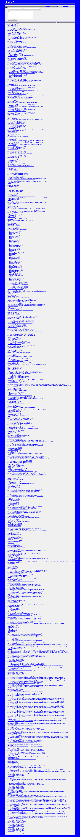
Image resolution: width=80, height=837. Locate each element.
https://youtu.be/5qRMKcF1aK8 (13, 396)
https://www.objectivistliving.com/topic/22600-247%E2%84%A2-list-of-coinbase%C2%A (21, 740)
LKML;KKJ (9, 389)
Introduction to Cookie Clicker (12, 226)
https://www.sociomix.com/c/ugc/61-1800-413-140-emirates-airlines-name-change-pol (21, 291)
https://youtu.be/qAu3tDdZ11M (13, 167)
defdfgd (9, 597)
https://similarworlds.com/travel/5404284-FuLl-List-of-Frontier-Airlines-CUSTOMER (21, 663)
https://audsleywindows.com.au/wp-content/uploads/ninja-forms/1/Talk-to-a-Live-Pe (21, 596)
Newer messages (18, 833)
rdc (8, 772)
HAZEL (9, 717)
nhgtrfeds (9, 477)
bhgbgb (9, 602)
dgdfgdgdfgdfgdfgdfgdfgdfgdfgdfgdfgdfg (14, 514)
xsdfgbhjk (9, 559)
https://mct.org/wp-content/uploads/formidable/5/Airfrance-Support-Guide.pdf (20, 510)
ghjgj (8, 504)
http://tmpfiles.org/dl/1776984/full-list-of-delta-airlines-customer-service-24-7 (20, 767)
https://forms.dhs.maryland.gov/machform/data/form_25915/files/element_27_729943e (21, 728)
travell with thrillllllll (11, 586)
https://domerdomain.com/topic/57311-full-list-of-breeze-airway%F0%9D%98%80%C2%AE (22, 759)
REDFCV (9, 748)
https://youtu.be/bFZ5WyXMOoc (13, 284)
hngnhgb (9, 464)
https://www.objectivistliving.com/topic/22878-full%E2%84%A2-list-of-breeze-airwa (21, 730)
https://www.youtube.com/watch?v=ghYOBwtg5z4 (16, 153)
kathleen (9, 536)
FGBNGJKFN (10, 412)
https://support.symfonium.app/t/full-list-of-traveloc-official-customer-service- (20, 444)
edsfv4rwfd (9, 551)
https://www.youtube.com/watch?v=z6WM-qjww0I (15, 420)
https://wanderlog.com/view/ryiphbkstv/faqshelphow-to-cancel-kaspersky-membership (21, 181)
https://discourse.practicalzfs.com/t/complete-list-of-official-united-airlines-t (19, 666)
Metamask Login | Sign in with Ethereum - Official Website (17, 428)
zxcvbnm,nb (10, 476)
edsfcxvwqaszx (10, 535)
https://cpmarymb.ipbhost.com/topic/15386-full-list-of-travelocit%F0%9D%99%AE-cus (21, 771)
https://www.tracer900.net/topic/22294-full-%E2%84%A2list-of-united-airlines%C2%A (21, 599)
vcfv (8, 219)
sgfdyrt (9, 39)
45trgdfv (9, 638)
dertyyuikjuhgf (10, 809)
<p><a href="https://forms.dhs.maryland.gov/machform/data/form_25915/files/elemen (21, 729)
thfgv (8, 161)
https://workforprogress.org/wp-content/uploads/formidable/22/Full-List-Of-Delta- (20, 453)
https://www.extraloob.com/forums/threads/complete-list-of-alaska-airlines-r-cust (20, 558)
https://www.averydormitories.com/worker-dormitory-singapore (17, 528)
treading (10, 230)
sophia (9, 105)
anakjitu (10, 394)
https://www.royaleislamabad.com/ (13, 460)
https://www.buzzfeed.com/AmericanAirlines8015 (15, 574)
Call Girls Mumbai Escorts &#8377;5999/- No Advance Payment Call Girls (19, 372)
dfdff (8, 610)
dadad (9, 594)
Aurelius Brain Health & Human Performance (15, 165)
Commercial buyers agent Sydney (13, 517)
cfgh (8, 500)
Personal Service (10, 403)
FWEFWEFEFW (10, 401)
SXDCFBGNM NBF (11, 479)
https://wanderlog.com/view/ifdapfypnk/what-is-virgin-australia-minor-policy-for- (20, 323)
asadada (10, 74)
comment (9, 583)
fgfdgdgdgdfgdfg (10, 562)
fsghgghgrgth (10, 605)
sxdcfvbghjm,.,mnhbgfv (11, 466)
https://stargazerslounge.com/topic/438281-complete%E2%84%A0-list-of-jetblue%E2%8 (22, 472)
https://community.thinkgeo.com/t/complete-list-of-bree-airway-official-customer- (20, 791)
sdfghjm (9, 537)
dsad (8, 189)
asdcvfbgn (9, 525)
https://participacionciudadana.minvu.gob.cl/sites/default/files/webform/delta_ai (20, 425)
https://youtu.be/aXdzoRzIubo (12, 96)
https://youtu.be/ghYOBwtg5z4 (13, 146)
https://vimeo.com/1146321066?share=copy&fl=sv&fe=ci (17, 294)
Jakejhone (9, 216)
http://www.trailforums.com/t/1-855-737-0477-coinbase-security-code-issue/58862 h (21, 95)
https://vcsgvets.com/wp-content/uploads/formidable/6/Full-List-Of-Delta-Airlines (20, 471)
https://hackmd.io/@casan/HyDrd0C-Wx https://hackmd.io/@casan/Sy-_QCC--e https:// (22, 364)
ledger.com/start (10, 411)
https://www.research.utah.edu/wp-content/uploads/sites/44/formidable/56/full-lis (20, 698)
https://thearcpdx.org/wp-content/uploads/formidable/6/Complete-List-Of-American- (21, 473)
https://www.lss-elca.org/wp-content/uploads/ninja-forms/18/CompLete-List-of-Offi (20, 589)
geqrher (9, 519)
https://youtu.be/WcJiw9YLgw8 (13, 399)
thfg (8, 221)
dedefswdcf (9, 603)
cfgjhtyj (9, 498)
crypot (9, 116)
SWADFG (9, 534)
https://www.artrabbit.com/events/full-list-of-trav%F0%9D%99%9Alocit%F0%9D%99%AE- (22, 530)
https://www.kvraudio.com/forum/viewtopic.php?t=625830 (17, 334)
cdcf (8, 568)
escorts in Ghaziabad (11, 427)
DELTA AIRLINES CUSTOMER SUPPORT (14, 521)
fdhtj (8, 501)
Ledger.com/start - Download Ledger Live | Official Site (16, 47)
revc (8, 751)
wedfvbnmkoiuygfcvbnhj (11, 554)
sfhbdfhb (9, 227)
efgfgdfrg (9, 601)
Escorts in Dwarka (11, 51)
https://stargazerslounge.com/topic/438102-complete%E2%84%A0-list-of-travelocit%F (21, 474)
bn (8, 617)
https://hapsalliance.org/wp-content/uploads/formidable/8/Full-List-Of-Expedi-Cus (20, 675)
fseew (9, 192)
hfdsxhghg (9, 563)
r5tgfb (9, 754)
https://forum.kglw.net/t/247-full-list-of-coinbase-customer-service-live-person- (20, 442)
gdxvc (9, 387)
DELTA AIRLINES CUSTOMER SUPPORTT (15, 560)
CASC (9, 386)
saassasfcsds (10, 538)
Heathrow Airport (10, 299)
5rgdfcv (9, 755)
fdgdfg (9, 405)
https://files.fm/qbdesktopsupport (14, 358)
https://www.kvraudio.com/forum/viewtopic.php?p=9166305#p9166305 (19, 332)
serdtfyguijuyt (10, 802)
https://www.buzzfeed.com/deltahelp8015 (14, 575)
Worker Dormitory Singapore (12, 529)
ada (8, 722)
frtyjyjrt (9, 417)
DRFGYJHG (10, 794)
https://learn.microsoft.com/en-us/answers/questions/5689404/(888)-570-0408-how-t (21, 144)
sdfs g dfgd (9, 669)
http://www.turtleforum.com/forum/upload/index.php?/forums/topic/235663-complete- (21, 90)
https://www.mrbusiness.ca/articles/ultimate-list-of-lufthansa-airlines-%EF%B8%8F (21, 581)
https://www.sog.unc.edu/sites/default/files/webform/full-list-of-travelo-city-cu (20, 614)
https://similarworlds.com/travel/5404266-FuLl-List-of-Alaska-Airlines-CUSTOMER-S (21, 664)
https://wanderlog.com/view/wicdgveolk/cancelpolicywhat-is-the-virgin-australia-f (20, 310)
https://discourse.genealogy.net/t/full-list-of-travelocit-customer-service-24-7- (20, 769)
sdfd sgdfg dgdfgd (11, 831)
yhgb (8, 164)
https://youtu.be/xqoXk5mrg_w (13, 57)
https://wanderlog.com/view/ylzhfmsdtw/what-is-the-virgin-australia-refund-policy (20, 353)
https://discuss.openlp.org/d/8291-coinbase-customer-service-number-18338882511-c (21, 106)
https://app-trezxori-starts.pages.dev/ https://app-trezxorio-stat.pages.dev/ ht (20, 637)
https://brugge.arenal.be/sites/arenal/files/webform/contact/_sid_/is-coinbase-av (20, 119)
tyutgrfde (9, 580)
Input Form (23, 833)
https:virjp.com (11, 393)
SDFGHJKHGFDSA (11, 336)
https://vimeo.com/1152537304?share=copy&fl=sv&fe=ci (17, 109)
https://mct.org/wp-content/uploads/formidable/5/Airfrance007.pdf (18, 509)
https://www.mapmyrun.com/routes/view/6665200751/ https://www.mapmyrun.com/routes (22, 187)
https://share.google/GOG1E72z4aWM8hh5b (15, 590)
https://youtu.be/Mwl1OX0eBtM (13, 70)
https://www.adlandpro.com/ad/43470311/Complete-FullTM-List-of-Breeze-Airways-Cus (21, 804)
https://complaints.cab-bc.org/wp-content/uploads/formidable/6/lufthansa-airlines (20, 584)
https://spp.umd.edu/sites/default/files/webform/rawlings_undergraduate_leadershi (21, 489)
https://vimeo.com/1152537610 (13, 110)
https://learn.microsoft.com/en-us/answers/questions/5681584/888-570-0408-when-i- (21, 166)
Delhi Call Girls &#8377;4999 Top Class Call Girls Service (17, 97)
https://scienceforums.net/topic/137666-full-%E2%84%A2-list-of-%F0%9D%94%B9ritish (22, 620)
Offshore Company (11, 315)
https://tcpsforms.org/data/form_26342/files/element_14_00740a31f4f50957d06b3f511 (21, 683)
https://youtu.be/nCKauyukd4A (13, 68)
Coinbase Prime (10, 430)
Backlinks (9, 303)
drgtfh (9, 185)
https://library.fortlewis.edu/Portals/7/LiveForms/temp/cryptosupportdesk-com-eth (20, 222)
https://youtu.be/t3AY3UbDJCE (13, 79)
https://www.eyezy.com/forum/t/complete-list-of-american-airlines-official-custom (20, 511)
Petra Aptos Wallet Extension (12, 31)
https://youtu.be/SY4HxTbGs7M (13, 38)
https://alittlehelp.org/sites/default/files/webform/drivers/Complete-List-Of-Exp (20, 553)
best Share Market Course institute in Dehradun (15, 426)
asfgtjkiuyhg (10, 549)
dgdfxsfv (9, 459)
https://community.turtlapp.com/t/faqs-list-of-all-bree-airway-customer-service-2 (20, 811)
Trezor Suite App (10, 515)
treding (10, 250)
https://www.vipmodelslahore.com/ (13, 419)
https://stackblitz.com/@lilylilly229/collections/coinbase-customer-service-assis (20, 71)
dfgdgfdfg (9, 556)
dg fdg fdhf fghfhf (10, 695)
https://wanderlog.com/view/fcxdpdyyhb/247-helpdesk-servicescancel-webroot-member (21, 178)
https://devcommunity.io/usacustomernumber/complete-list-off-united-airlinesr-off (20, 512)
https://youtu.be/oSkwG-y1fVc (12, 423)
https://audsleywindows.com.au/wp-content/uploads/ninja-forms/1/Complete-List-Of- (21, 604)
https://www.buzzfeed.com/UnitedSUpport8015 (15, 573)
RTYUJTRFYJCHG (11, 812)
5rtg (8, 738)
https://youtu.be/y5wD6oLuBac (13, 175)
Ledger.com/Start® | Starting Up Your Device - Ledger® (17, 102)
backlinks (9, 53)
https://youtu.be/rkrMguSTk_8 (12, 390)
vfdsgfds (9, 101)
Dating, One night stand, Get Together (14, 317)
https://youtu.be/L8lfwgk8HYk (12, 120)
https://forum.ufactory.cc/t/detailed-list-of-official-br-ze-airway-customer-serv (20, 670)
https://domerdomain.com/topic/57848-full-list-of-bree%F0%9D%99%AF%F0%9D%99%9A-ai (22, 756)
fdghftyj (9, 503)
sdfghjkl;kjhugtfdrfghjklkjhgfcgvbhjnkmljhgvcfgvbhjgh (16, 463)
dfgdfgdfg (9, 406)
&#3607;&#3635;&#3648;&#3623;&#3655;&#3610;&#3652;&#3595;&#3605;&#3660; (21, 304)
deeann (9, 627)
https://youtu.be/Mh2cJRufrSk (12, 408)
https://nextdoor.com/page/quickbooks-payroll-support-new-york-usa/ (18, 65)
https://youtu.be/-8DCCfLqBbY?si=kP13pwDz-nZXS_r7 (16, 407)
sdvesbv (9, 413)
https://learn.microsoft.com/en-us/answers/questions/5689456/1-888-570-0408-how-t (21, 140)
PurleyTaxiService (11, 107)
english (9, 206)
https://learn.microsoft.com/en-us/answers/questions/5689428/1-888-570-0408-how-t (21, 142)
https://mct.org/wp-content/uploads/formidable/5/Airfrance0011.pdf (18, 507)
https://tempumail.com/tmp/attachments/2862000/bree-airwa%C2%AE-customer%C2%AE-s (22, 642)
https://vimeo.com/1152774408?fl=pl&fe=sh (15, 98)
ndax (10, 48)
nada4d (9, 224)
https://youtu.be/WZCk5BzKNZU (13, 173)
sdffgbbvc (9, 544)
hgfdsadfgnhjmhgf (10, 469)
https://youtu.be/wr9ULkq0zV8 (12, 150)
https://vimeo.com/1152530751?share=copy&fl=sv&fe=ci (17, 112)
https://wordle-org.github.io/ (12, 349)
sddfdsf (9, 365)
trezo (8, 432)
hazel (9, 533)
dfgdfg (9, 34)
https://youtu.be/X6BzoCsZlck (12, 341)
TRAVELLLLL (10, 648)
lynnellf (9, 523)
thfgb (8, 170)
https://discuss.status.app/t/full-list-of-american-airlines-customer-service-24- (20, 623)
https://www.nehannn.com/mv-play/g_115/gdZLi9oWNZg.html (17, 37)
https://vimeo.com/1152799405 (13, 88)
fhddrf (9, 416)
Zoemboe (9, 54)
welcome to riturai (10, 309)
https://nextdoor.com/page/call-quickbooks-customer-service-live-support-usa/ (20, 64)
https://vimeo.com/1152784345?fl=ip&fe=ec (15, 93)
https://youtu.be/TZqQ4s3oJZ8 (13, 121)
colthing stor (10, 143)
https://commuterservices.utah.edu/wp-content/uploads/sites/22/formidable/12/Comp (21, 656)
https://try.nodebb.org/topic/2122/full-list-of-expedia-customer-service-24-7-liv (20, 688)
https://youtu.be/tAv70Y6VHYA (13, 285)
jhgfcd (9, 478)
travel (9, 724)
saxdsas (9, 552)
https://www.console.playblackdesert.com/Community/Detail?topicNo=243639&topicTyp (21, 817)
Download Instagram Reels (12, 145)
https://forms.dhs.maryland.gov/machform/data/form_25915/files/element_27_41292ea (21, 749)
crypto (9, 35)
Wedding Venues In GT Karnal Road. (15, 371)
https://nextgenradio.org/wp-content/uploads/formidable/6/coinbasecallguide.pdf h (20, 129)
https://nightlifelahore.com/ (12, 376)
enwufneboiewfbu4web (11, 177)
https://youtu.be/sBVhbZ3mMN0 (13, 415)
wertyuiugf (9, 793)
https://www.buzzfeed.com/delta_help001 (14, 576)
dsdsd (9, 26)
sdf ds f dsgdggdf (10, 731)
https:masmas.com (12, 392)
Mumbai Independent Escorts (12, 59)
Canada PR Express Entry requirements (14, 518)
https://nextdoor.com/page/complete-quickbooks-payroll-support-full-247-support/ (20, 63)
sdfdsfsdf (9, 700)
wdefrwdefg (9, 612)
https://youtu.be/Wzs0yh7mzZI (13, 382)
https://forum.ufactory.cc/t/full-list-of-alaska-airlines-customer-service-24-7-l (20, 694)
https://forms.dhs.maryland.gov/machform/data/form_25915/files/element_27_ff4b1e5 (21, 753)
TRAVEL (9, 351)
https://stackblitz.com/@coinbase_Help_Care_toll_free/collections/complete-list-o (22, 73)
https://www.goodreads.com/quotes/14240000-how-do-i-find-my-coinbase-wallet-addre (21, 810)
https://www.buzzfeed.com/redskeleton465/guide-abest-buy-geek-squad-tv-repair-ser (21, 441)
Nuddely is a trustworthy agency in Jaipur (14, 437)
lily (8, 24)
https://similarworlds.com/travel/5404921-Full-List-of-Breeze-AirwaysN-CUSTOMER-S (21, 650)
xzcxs (9, 203)
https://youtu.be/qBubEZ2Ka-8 (12, 67)
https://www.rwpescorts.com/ (12, 373)
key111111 (9, 183)
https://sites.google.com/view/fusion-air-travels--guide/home (17, 578)
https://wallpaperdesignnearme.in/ (13, 483)
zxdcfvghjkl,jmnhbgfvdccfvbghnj (13, 468)
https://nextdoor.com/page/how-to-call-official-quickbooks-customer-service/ (20, 62)
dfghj (8, 488)
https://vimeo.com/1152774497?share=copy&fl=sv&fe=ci (17, 99)
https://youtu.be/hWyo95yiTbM (13, 46)
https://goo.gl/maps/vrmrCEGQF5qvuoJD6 (14, 316)
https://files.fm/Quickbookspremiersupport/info (15, 356)
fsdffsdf (9, 86)
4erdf (8, 696)
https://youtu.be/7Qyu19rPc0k (12, 56)
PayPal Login (11, 128)
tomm (9, 322)
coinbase (9, 735)
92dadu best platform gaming (12, 33)
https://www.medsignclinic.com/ (13, 55)
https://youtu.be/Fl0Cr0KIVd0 (12, 324)
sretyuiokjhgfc (10, 805)
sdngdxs (9, 410)
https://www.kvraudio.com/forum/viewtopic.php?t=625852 (17, 333)
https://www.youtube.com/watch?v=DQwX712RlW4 (16, 418)
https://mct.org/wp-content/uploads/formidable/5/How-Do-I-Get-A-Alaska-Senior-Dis (21, 506)
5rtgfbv (9, 639)
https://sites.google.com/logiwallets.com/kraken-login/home (17, 773)
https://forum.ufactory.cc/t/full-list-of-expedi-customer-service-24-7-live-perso (20, 699)
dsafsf (9, 565)
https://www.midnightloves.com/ (13, 461)
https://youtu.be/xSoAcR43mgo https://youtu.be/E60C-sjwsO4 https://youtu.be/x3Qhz (21, 409)
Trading (10, 264)
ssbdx (9, 404)
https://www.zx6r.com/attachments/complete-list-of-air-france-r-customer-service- (20, 585)
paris (8, 348)
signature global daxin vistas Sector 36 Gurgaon (15, 550)
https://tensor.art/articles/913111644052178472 (15, 613)
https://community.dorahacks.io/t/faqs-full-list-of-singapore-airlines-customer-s (20, 591)
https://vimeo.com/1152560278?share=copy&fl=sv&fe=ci (17, 104)
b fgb (8, 195)
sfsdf (8, 692)
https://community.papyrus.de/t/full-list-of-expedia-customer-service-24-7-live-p (20, 677)
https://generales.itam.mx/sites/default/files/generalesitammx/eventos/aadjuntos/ (20, 211)
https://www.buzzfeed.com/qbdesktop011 (14, 422)
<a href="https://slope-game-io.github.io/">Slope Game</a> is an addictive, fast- (20, 103)
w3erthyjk (9, 487)
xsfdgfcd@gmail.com (11, 547)
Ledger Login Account (11, 367)
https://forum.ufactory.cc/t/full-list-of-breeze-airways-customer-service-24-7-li (20, 693)
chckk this (9, 595)
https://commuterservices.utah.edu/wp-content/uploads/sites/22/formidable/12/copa (21, 621)
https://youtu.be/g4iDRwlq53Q (12, 282)
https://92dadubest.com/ (12, 32)
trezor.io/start (10, 449)
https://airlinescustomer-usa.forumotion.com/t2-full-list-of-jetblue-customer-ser (20, 395)
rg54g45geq (10, 438)
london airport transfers (11, 220)
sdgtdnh (9, 546)
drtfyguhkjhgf (10, 792)
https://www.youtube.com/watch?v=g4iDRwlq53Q (15, 289)
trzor (8, 354)
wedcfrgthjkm (10, 485)
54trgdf (9, 760)
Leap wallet (9, 388)
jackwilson (9, 522)
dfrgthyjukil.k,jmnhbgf (11, 465)
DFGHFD (9, 454)
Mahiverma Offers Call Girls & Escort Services (15, 81)
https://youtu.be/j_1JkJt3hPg (12, 41)
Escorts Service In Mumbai (12, 58)
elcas (9, 451)
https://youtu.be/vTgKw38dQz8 (13, 42)
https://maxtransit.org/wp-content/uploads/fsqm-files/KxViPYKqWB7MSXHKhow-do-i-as (22, 385)
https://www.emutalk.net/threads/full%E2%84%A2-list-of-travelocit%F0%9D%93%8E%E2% (22, 456)
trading (10, 253)
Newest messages (11, 833)
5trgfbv (9, 703)
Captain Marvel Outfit (11, 768)
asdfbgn (9, 486)
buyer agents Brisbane (11, 516)
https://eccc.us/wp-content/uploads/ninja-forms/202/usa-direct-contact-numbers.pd (22, 783)
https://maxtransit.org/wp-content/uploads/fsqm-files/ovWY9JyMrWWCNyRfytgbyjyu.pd (21, 384)
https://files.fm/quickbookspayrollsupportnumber (15, 361)
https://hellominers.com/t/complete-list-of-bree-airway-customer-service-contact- (20, 795)
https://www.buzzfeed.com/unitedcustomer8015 (15, 572)
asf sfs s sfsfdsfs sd (11, 716)
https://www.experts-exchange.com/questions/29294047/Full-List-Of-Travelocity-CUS (21, 571)
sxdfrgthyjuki (10, 480)
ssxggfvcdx (10, 545)
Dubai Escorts (10, 60)
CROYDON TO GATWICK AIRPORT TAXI (14, 344)
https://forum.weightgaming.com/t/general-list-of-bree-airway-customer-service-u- (20, 644)
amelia (9, 84)
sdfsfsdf (10, 785)
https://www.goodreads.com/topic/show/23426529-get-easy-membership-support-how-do (21, 197)
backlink (9, 819)
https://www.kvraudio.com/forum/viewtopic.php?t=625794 (17, 335)
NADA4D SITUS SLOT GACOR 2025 (14, 158)
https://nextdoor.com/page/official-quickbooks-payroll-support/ (17, 66)
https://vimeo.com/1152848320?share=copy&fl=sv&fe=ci (17, 69)
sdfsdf (9, 338)
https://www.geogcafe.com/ (12, 342)
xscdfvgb (9, 582)
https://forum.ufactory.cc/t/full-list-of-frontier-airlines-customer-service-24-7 (19, 671)
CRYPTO (9, 313)
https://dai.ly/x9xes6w (11, 89)
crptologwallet (10, 557)
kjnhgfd (9, 493)
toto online (9, 45)
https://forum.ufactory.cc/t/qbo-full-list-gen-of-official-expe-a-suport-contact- (19, 665)
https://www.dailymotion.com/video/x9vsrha (15, 281)
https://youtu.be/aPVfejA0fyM (12, 319)
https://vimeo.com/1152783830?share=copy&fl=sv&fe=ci (17, 94)
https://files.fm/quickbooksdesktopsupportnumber (15, 360)
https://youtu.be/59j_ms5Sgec (12, 218)
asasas (9, 44)
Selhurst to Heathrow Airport (12, 298)
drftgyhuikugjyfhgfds (11, 803)
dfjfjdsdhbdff (10, 421)
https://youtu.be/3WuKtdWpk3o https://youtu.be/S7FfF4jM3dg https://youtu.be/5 (20, 141)
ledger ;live (9, 200)
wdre (8, 611)
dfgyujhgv (9, 806)
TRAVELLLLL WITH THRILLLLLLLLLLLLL (14, 818)
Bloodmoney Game (12, 366)
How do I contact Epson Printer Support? (14, 526)
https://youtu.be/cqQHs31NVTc (13, 450)
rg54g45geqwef (10, 443)
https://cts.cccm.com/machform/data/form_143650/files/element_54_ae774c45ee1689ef (22, 765)
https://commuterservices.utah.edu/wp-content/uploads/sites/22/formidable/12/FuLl (21, 654)
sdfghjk (9, 494)
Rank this (9, 52)
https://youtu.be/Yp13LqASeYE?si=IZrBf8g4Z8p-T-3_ (16, 320)
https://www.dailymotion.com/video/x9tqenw (15, 398)
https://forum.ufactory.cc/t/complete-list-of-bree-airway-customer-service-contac (20, 718)
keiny (9, 630)
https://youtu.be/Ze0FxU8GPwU (13, 391)
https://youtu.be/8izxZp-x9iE (12, 133)
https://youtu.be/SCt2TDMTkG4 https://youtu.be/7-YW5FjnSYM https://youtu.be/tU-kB (21, 302)
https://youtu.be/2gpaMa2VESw (13, 306)
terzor (9, 36)
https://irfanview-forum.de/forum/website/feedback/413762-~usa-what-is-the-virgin (20, 331)
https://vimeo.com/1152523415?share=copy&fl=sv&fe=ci (17, 113)
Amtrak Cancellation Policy (12, 821)
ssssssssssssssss (11, 540)
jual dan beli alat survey (11, 217)
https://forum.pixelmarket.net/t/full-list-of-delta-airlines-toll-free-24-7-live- (19, 658)
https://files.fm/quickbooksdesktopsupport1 (14, 362)
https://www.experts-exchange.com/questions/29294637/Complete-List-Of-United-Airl (21, 570)
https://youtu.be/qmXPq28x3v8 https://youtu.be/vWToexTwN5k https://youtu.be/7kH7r (21, 179)
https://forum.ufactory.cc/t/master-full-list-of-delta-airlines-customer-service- (20, 682)
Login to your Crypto (11, 50)
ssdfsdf (9, 484)
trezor (9, 30)
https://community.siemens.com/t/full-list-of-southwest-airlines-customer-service (20, 779)
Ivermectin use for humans (12, 383)
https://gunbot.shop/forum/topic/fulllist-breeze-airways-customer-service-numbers (20, 741)
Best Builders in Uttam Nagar (12, 297)
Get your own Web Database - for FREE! (40, 836)
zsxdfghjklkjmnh (10, 481)
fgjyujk (9, 499)
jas (8, 223)
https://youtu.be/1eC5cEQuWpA (13, 174)
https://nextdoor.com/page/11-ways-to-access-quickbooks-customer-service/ (20, 61)
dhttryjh (9, 502)
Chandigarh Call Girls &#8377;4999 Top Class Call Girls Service (18, 290)
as (8, 782)
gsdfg (9, 363)
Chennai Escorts (10, 436)
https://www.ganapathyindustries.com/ (14, 343)
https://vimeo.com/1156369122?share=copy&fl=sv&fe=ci (17, 29)
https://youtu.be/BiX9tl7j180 (12, 28)
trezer (9, 172)
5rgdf (8, 704)
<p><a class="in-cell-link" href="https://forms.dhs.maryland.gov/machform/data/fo (21, 742)
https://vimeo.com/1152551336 (13, 108)
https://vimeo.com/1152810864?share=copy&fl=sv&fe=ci (17, 85)
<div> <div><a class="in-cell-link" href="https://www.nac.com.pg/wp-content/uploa (21, 593)
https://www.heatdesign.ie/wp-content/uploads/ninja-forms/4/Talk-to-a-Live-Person (20, 691)
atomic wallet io (10, 455)
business (9, 326)
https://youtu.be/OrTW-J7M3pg (13, 381)
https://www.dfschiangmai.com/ (13, 136)
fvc (8, 168)
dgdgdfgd (9, 380)
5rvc (8, 761)
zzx (8, 542)
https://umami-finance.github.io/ (13, 229)
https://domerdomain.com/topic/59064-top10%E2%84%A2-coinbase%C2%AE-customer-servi (22, 752)
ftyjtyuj (9, 505)
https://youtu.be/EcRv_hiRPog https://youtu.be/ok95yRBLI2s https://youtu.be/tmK (21, 208)
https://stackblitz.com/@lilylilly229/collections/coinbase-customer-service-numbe (20, 80)
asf (8, 359)
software (9, 134)
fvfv (8, 162)
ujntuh (9, 626)
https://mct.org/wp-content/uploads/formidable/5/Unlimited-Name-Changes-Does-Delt (21, 496)
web (8, 27)
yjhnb (9, 205)
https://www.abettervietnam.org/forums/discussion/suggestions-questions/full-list (20, 816)
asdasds (9, 577)
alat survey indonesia (11, 379)
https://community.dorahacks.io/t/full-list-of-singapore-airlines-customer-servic (20, 592)
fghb (8, 194)
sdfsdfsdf (9, 137)
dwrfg (9, 608)
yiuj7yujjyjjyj (10, 579)
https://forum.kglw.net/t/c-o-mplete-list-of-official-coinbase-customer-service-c (20, 440)
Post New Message (66, 6)
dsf (8, 25)
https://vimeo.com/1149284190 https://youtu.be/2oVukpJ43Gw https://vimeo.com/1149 (21, 196)
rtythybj (9, 609)
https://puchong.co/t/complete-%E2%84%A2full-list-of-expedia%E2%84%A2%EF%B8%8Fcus (23, 561)
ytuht (8, 814)
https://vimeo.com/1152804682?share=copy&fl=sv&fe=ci (17, 87)
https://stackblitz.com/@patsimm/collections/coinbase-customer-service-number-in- (22, 72)
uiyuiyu (9, 23)
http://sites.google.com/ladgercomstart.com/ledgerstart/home (17, 210)
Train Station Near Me (11, 163)
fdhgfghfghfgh (10, 598)
